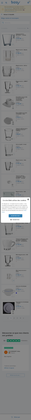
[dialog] (15, 210)
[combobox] (28, 199)
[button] (15, 220)
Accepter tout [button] (15, 215)
